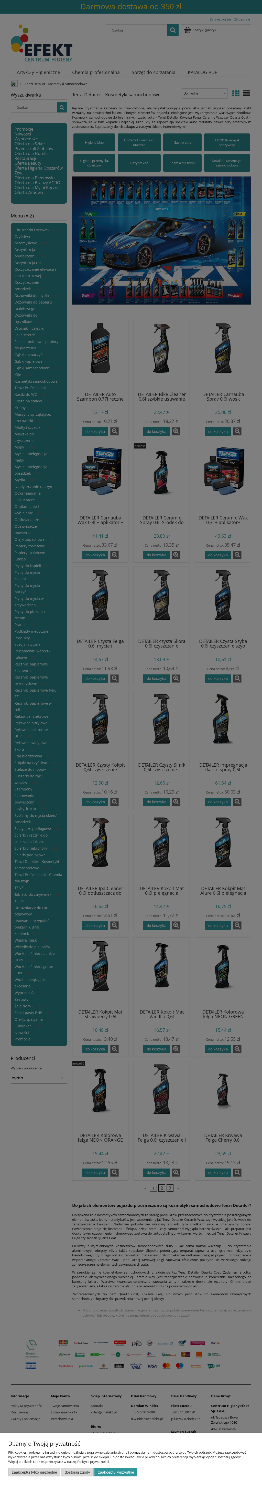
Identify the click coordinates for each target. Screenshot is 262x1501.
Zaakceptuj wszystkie (116, 1472)
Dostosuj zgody (77, 1472)
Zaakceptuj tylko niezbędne (34, 1472)
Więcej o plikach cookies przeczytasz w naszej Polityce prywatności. (59, 1461)
